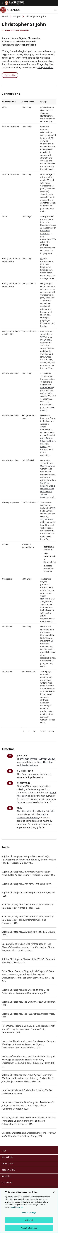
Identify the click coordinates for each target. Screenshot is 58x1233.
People (16, 16)
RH (48, 463)
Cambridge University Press (14, 3)
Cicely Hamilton (45, 67)
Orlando (13, 10)
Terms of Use (7, 1163)
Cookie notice (17, 1207)
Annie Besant (46, 438)
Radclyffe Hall (46, 387)
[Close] (54, 1192)
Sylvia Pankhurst (47, 441)
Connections (11, 101)
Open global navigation (2, 3)
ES (53, 239)
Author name (27, 101)
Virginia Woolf (46, 519)
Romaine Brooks (47, 486)
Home (5, 16)
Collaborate (7, 1182)
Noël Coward (46, 491)
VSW (42, 337)
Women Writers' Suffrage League (38, 758)
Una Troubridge (47, 466)
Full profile (10, 75)
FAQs (4, 1150)
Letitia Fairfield (46, 811)
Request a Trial (8, 1169)
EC (41, 107)
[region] (29, 1210)
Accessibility (7, 1157)
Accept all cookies (29, 1228)
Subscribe (6, 1176)
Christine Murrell (25, 811)
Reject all (29, 1220)
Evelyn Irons (45, 339)
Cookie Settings (29, 1212)
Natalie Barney (47, 488)
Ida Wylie (44, 483)
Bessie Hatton (28, 765)
